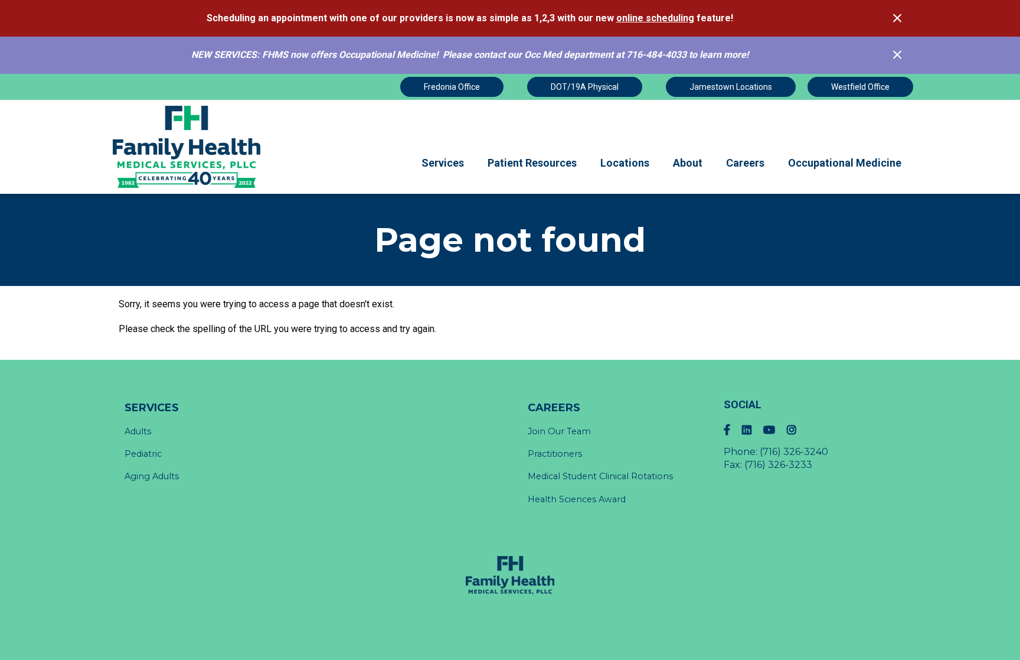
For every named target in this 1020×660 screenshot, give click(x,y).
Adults (138, 431)
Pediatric (143, 453)
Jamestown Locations (730, 87)
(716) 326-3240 (794, 451)
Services (442, 163)
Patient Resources (532, 163)
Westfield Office (860, 87)
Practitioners (555, 453)
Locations (624, 163)
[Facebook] (733, 429)
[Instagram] (797, 429)
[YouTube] (775, 429)
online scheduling (655, 18)
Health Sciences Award (577, 499)
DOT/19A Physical (585, 87)
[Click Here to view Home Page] (187, 147)
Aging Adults (152, 476)
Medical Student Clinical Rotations (600, 476)
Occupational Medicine (844, 163)
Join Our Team (559, 431)
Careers (745, 163)
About (687, 163)
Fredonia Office (452, 87)
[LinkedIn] (752, 429)
